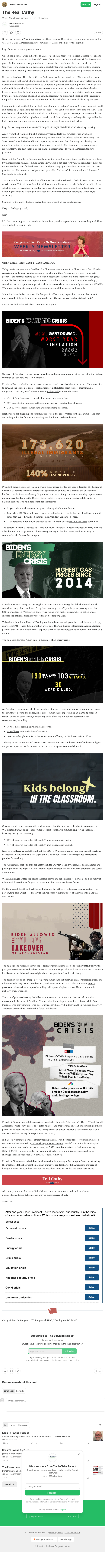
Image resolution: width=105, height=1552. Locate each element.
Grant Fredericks (16, 23)
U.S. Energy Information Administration (79, 626)
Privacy (52, 1532)
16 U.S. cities (13, 727)
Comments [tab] (9, 1391)
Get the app (66, 1539)
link (47, 184)
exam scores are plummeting (60, 830)
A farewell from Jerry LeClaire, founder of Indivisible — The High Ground (36, 1436)
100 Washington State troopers (47, 1143)
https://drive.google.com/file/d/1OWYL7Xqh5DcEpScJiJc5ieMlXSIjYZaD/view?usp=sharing (48, 127)
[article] (52, 1438)
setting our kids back (32, 826)
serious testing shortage (24, 1133)
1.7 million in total (33, 517)
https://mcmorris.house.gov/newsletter (21, 49)
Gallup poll (53, 391)
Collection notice (72, 1532)
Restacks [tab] (20, 1391)
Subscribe (86, 4)
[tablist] (14, 1391)
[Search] (100, 1425)
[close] (79, 1454)
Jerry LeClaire (14, 1440)
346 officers (13, 731)
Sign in (97, 4)
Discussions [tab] (23, 1425)
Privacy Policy (73, 1502)
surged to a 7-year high (63, 608)
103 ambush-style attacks (20, 736)
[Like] (5, 32)
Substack (39, 1546)
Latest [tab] (12, 1425)
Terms (60, 1532)
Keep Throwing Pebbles (15, 1433)
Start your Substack (45, 1539)
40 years (40, 378)
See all (7, 1484)
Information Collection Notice (52, 1502)
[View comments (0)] (11, 32)
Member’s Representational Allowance (78, 170)
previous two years (77, 521)
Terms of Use (65, 1499)
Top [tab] (5, 1425)
